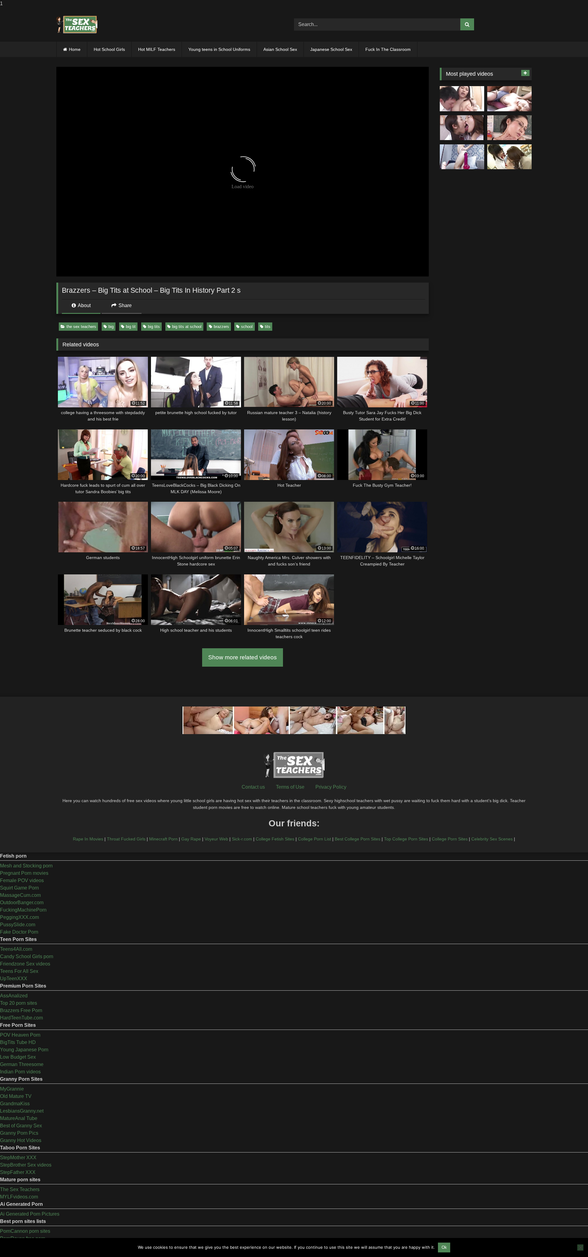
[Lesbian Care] (462, 127)
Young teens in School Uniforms (219, 49)
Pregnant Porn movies (24, 873)
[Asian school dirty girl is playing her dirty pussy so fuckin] (462, 157)
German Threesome (21, 1064)
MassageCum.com (20, 895)
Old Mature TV (16, 1096)
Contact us (253, 787)
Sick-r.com (242, 838)
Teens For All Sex (19, 971)
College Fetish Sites (275, 838)
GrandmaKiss (15, 1103)
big (111, 326)
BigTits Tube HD (18, 1042)
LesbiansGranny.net (21, 1111)
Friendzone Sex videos (25, 963)
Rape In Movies (88, 838)
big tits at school (187, 326)
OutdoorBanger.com (21, 902)
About (84, 305)
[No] (580, 1247)
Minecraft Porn (163, 838)
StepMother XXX (18, 1157)
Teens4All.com (16, 949)
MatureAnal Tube (18, 1118)
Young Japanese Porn (24, 1049)
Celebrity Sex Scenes (492, 838)
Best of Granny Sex (21, 1125)
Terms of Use (290, 787)
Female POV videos (22, 880)
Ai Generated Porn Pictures (29, 1214)
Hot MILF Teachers (156, 49)
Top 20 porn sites (18, 1003)
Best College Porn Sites (357, 838)
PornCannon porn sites (25, 1231)
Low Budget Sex (18, 1057)
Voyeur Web (216, 838)
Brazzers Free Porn (21, 1010)
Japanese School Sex (331, 49)
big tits (154, 326)
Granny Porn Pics (19, 1133)
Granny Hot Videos (20, 1140)
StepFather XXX (18, 1172)
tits (267, 326)
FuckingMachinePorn (23, 909)
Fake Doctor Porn (19, 932)
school (247, 326)
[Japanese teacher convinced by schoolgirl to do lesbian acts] (509, 157)
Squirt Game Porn (19, 887)
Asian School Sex (280, 49)
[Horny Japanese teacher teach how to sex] (509, 127)
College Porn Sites (450, 838)
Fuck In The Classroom (388, 49)
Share (124, 305)
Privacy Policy (330, 787)
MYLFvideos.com (19, 1196)
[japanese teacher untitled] (462, 98)
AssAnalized (14, 995)
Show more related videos (242, 657)
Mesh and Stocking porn (26, 865)
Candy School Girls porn (26, 956)
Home (75, 49)
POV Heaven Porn (20, 1035)
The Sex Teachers (20, 1189)
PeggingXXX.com (19, 917)
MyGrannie (12, 1088)
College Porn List (314, 838)
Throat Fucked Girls (126, 838)
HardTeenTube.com (21, 1017)
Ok (444, 1247)
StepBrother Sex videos (25, 1164)
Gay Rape (191, 838)
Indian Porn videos (20, 1071)
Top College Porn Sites (406, 838)
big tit (131, 326)
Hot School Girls (109, 49)
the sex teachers (81, 326)
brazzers (221, 326)
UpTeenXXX (13, 978)
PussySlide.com (17, 924)
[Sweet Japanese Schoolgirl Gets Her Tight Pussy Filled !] (509, 98)
